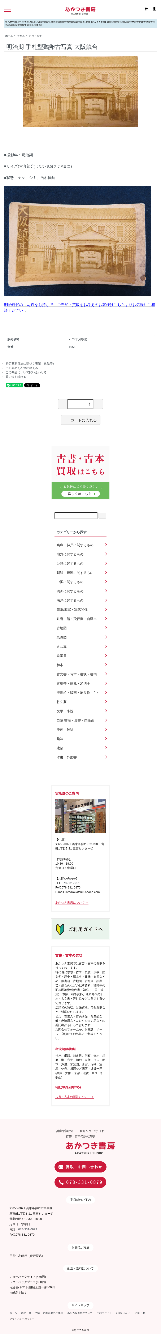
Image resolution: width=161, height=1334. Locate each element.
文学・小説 (65, 711)
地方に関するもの (70, 554)
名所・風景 (35, 35)
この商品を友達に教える (22, 368)
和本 (60, 665)
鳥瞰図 (62, 637)
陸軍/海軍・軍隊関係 (72, 609)
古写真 (21, 35)
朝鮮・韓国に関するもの (75, 573)
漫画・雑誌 (65, 729)
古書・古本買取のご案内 (49, 1313)
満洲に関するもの (70, 591)
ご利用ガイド (104, 1313)
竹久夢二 (63, 702)
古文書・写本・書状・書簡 (77, 674)
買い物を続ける (16, 376)
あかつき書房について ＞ (71, 902)
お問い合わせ (123, 1313)
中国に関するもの (70, 582)
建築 (60, 748)
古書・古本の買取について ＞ (74, 1096)
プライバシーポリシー (22, 1318)
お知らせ (140, 1313)
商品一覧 (26, 1313)
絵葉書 (62, 656)
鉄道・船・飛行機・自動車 (77, 619)
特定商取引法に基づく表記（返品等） (31, 363)
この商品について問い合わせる (26, 372)
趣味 (60, 739)
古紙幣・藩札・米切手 (73, 683)
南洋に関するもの (70, 600)
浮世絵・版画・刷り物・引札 (78, 692)
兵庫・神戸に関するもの (75, 545)
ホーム (9, 35)
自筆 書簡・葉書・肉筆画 (75, 720)
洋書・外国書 (67, 757)
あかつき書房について (79, 1313)
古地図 (62, 628)
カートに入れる (83, 419)
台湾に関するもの (70, 563)
